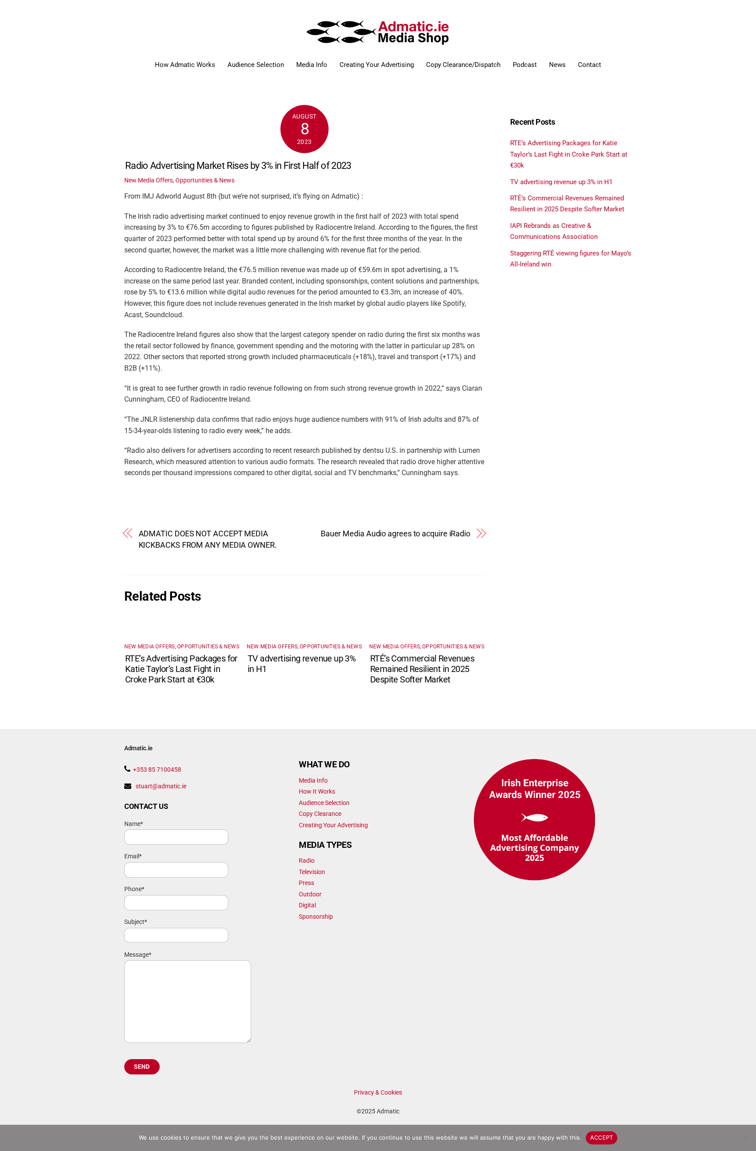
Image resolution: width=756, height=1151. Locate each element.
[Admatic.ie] (378, 41)
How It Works (317, 791)
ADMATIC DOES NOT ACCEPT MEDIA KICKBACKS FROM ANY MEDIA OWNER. (208, 539)
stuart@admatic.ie (161, 786)
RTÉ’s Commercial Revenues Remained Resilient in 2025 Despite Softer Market (422, 669)
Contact (589, 65)
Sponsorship (316, 916)
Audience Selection (256, 65)
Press (306, 882)
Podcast (525, 65)
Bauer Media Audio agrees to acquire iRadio (395, 533)
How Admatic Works (185, 65)
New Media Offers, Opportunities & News (179, 180)
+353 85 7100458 (157, 769)
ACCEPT (601, 1137)
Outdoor (310, 894)
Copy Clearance (320, 813)
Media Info (311, 65)
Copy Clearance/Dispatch (463, 65)
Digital (307, 905)
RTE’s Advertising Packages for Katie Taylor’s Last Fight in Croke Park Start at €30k (181, 669)
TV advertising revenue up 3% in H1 (561, 182)
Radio (307, 860)
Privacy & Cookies (378, 1092)
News (557, 65)
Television (312, 871)
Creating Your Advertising (377, 65)
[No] (745, 1138)
